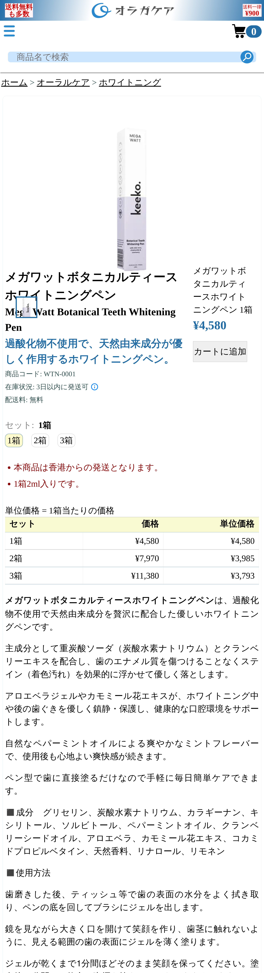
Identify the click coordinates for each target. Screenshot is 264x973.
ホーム (14, 82)
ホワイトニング (130, 82)
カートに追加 (220, 351)
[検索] (246, 57)
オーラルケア (63, 82)
